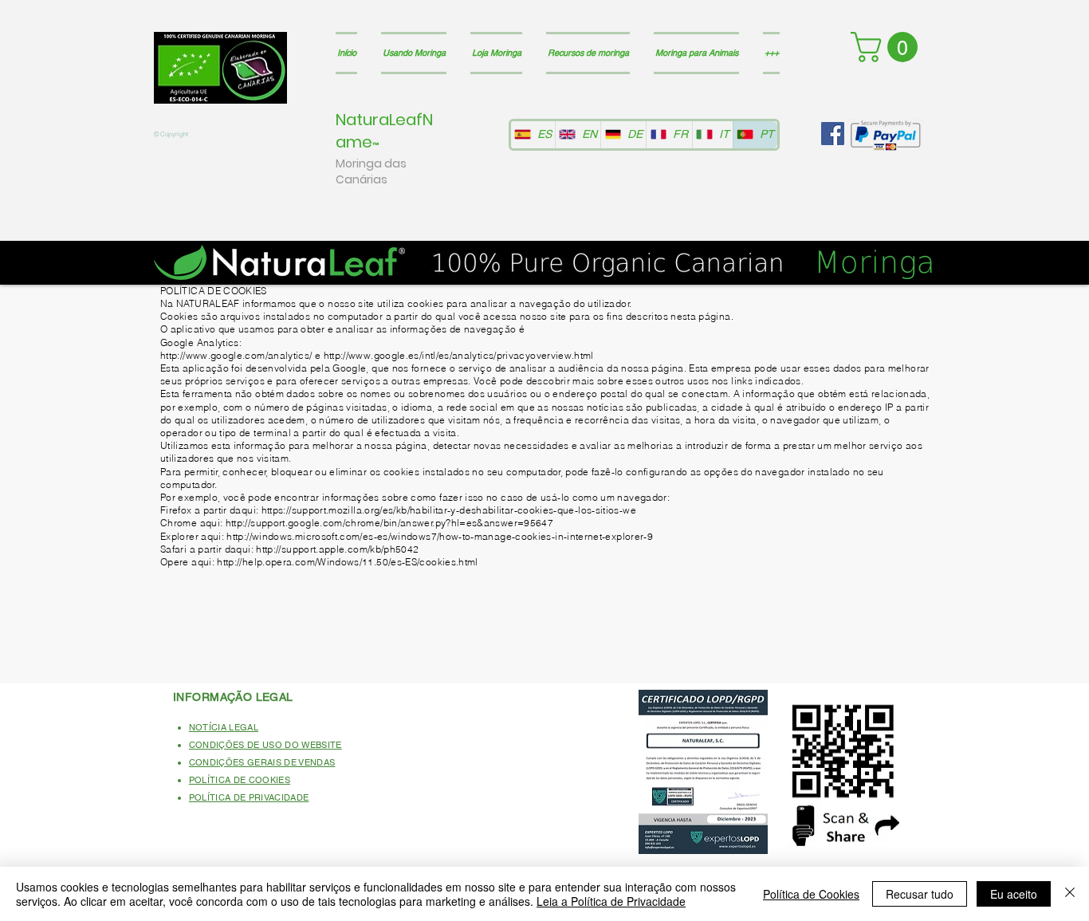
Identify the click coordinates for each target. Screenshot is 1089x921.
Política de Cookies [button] (811, 894)
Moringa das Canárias (371, 171)
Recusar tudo (919, 894)
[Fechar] (1069, 894)
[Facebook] (832, 133)
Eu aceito (1013, 894)
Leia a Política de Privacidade (611, 901)
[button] (888, 47)
